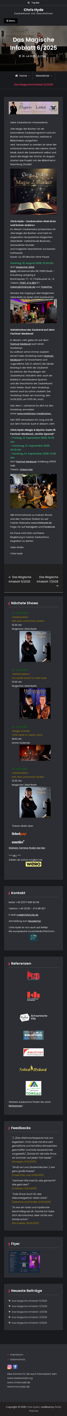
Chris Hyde (33, 9)
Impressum (16, 1354)
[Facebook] (15, 1367)
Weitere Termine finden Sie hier (27, 847)
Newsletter (42, 76)
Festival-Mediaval (20, 344)
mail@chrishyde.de (27, 914)
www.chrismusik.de (18, 1382)
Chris (43, 56)
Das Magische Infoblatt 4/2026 (29, 1311)
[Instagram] (9, 1367)
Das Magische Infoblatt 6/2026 (29, 1300)
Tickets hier (26, 469)
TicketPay (46, 286)
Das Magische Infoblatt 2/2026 (29, 1322)
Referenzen (15, 1105)
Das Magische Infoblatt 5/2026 (29, 1306)
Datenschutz (17, 1359)
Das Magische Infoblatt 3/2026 (29, 1317)
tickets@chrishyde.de (22, 286)
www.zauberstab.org (20, 1378)
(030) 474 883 (28, 282)
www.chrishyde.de (41, 522)
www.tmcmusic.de (18, 1386)
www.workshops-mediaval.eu (34, 413)
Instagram (32, 526)
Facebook (49, 526)
